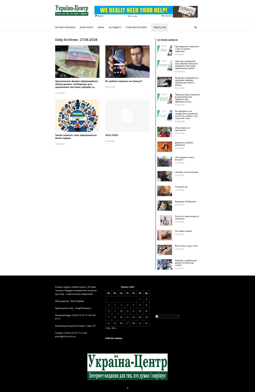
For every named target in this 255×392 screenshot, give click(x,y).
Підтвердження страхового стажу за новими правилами (187, 48)
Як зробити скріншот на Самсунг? (124, 81)
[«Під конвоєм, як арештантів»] (164, 132)
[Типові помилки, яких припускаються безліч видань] (77, 115)
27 (127, 323)
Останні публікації (65, 27)
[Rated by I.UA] (167, 317)
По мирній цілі (181, 187)
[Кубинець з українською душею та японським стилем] (164, 264)
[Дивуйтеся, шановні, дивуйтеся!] (164, 147)
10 (109, 311)
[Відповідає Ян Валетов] (164, 205)
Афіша (101, 27)
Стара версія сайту (136, 27)
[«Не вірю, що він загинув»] (164, 176)
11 (115, 311)
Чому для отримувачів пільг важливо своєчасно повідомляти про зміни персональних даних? (186, 64)
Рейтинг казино (113, 338)
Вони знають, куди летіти (186, 246)
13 (127, 311)
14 (134, 311)
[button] (196, 27)
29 (140, 323)
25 (115, 323)
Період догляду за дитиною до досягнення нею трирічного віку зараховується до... (187, 98)
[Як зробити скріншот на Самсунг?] (127, 61)
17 (109, 317)
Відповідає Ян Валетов (185, 201)
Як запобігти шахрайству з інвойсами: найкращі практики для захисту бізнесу (187, 81)
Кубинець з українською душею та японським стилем (186, 262)
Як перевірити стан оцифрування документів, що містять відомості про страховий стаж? (186, 114)
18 (115, 317)
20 (127, 317)
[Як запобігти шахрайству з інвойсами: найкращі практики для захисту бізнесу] (164, 82)
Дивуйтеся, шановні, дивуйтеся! (184, 144)
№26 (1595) (111, 135)
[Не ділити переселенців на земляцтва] (164, 220)
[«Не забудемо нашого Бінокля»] (164, 161)
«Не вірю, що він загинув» (186, 172)
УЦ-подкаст (115, 27)
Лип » (114, 328)
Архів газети (86, 27)
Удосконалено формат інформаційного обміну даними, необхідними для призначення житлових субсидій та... (76, 84)
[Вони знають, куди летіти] (164, 250)
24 (108, 323)
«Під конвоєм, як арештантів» (182, 129)
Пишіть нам (159, 27)
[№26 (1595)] (127, 115)
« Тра (107, 328)
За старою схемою (183, 231)
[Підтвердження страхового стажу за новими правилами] (164, 50)
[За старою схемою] (164, 235)
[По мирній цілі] (164, 191)
